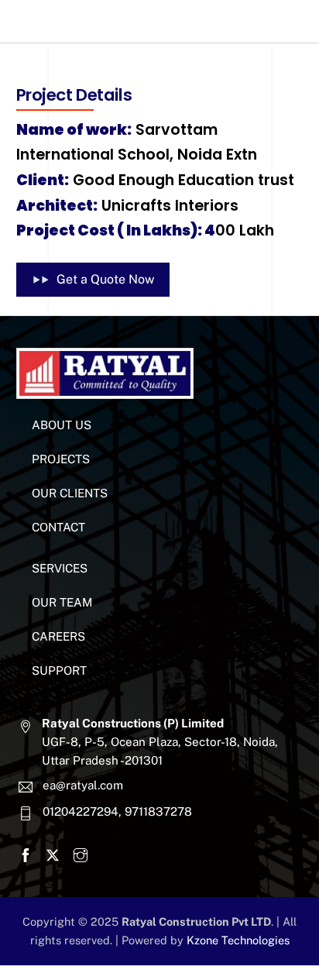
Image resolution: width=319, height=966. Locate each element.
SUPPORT (59, 670)
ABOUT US (61, 424)
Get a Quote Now (105, 279)
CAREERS (58, 636)
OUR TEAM (62, 602)
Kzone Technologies (238, 940)
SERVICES (59, 568)
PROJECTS (61, 459)
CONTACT (58, 527)
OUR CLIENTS (70, 493)
